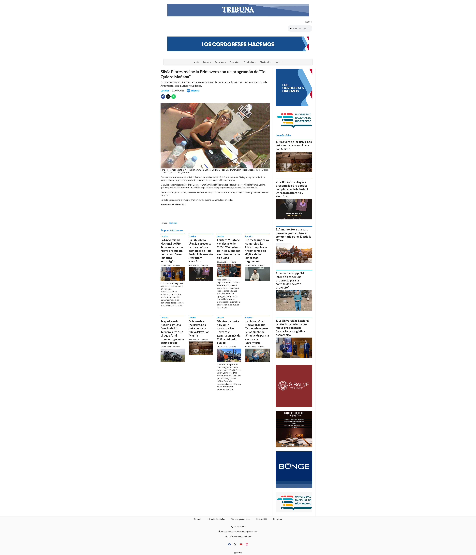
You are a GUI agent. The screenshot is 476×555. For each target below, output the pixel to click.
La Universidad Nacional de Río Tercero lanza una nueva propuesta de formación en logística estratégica (172, 250)
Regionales (220, 62)
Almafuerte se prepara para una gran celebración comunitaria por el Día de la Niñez (293, 235)
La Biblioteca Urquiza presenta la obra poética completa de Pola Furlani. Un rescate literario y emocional (201, 250)
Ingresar (279, 519)
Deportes (234, 62)
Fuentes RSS (261, 519)
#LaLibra (173, 223)
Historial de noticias (216, 519)
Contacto (197, 519)
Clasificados (265, 62)
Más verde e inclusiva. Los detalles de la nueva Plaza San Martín (199, 328)
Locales (207, 62)
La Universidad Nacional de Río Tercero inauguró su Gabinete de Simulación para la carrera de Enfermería (257, 331)
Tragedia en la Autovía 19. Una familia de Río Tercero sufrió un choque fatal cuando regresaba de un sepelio (172, 331)
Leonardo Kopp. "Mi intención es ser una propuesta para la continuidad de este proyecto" (290, 280)
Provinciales (249, 62)
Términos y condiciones (240, 519)
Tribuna (195, 90)
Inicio (196, 62)
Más (277, 62)
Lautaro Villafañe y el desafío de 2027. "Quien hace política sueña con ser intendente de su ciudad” (228, 248)
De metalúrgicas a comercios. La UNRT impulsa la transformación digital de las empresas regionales (257, 250)
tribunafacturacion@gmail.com (238, 536)
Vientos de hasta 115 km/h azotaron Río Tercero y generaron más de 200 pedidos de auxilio (228, 331)
